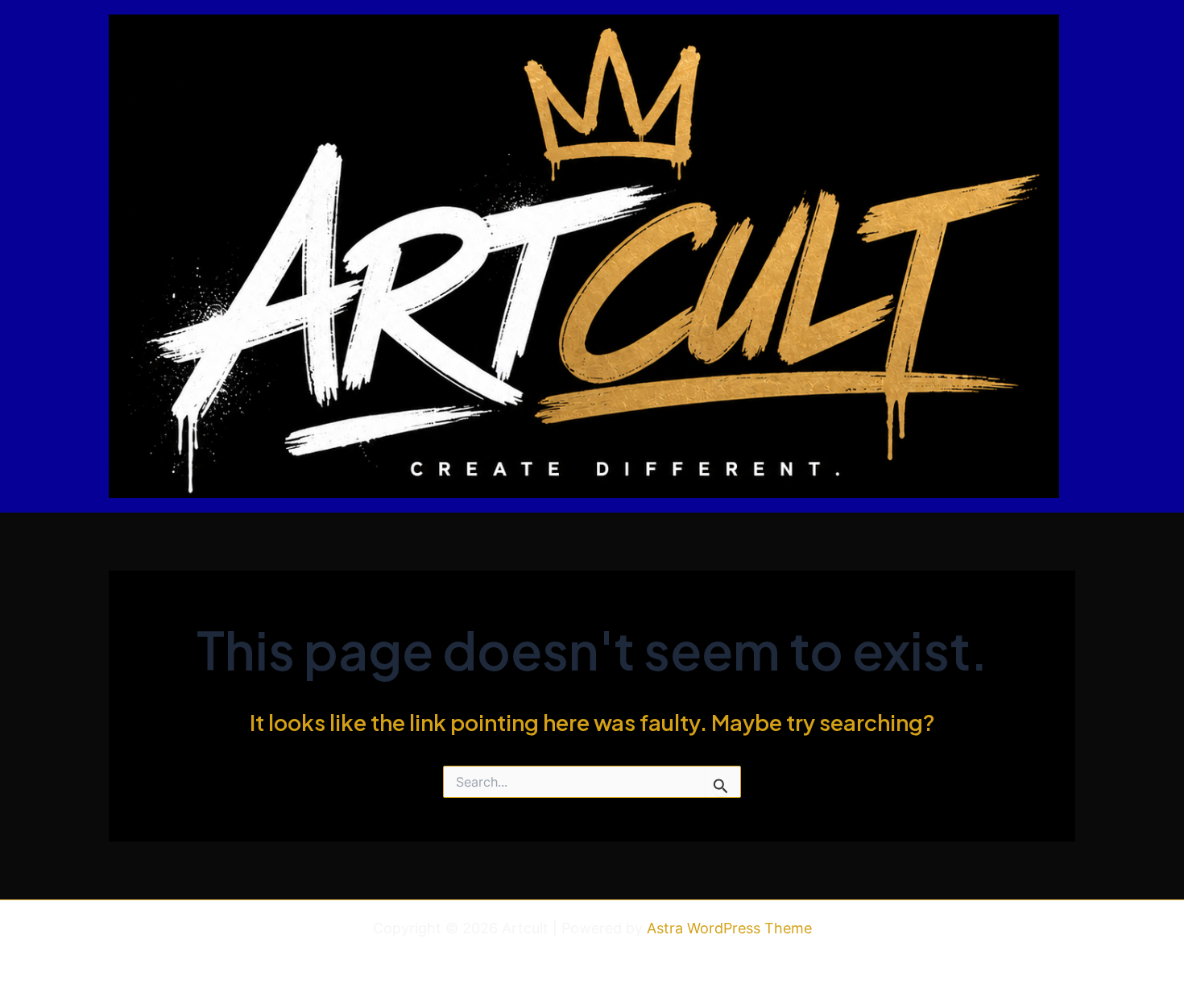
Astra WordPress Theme (729, 928)
